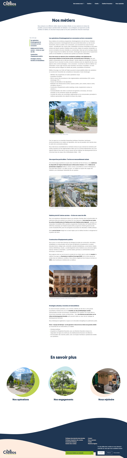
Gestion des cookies (70, 443)
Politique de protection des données (75, 438)
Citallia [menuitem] (96, 3)
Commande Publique (71, 442)
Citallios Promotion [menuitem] (107, 3)
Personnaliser (117, 452)
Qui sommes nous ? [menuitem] (78, 3)
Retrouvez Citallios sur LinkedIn (74, 453)
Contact (90, 438)
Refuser (109, 452)
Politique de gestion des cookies (74, 440)
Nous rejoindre (92, 440)
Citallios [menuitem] (89, 3)
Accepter (101, 452)
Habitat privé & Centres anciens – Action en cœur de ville (37, 50)
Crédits (90, 442)
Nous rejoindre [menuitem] (120, 3)
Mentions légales (92, 443)
